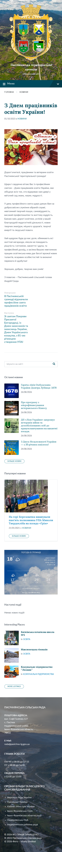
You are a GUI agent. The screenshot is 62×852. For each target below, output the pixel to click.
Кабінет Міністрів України (21, 806)
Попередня (10, 293)
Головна (9, 92)
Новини (23, 92)
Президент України (17, 802)
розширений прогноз (31, 588)
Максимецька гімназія (34, 649)
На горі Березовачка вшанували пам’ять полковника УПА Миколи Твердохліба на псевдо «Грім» (31, 520)
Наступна (9, 313)
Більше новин (14, 461)
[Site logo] (31, 60)
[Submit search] (54, 364)
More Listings (14, 686)
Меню (11, 83)
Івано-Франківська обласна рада (24, 815)
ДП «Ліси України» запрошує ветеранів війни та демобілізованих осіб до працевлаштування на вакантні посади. (39, 426)
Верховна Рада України (19, 797)
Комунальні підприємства (38, 674)
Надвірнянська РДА (17, 820)
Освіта (26, 639)
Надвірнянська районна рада (22, 824)
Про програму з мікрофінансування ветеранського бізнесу (34, 405)
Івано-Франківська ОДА (20, 811)
